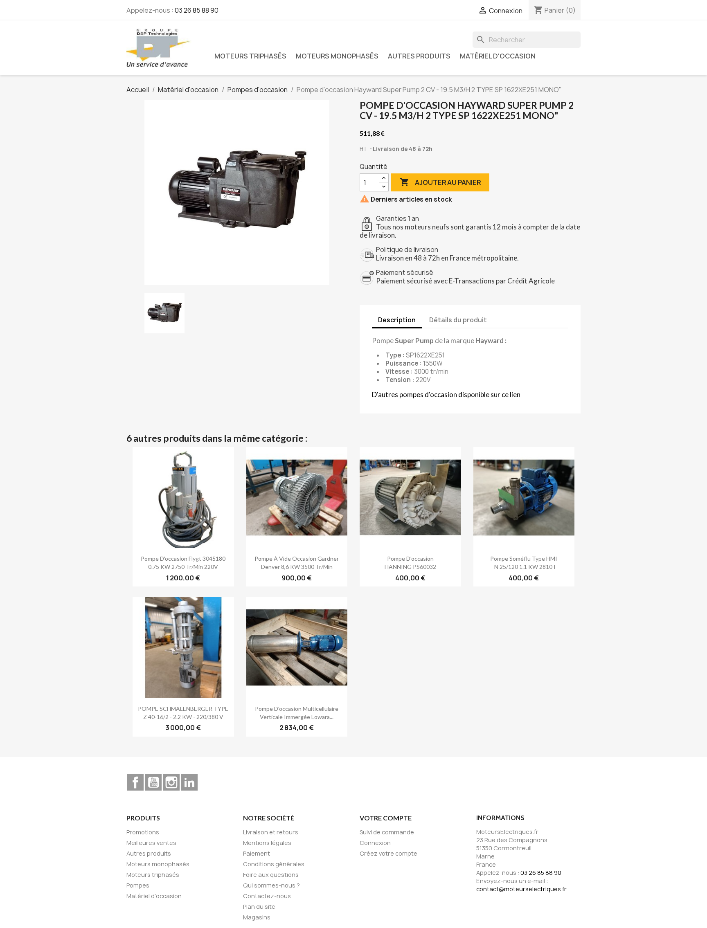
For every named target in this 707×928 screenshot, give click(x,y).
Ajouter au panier (440, 182)
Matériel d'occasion (498, 56)
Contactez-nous (267, 896)
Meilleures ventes (151, 843)
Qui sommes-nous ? (271, 885)
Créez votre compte (388, 853)
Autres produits (419, 56)
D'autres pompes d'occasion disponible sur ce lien (446, 394)
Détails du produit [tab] (458, 320)
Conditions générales (273, 864)
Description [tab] (397, 320)
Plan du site (259, 906)
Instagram (171, 782)
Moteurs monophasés (337, 56)
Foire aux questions (271, 875)
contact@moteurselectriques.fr (521, 889)
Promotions (142, 832)
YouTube (153, 782)
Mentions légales (267, 843)
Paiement (256, 853)
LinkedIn (189, 782)
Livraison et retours (270, 832)
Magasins (256, 917)
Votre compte (386, 818)
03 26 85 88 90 (196, 10)
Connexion (375, 843)
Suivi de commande (387, 832)
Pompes (137, 885)
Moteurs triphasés (250, 56)
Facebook (135, 782)
